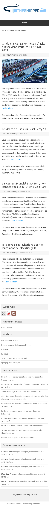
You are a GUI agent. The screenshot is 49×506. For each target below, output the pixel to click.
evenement (14, 231)
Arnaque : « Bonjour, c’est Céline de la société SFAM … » (23, 392)
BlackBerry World (17, 169)
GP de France (13, 118)
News (23, 227)
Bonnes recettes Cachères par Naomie (16, 345)
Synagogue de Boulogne (10, 363)
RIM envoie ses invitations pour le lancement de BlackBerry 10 (22, 246)
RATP (18, 173)
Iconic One (11, 504)
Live (37, 231)
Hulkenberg (25, 118)
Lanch (32, 231)
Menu (24, 23)
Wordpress (37, 504)
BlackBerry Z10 (31, 169)
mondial (43, 231)
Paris (33, 118)
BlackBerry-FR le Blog (9, 340)
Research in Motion (9, 295)
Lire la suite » (7, 108)
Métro (40, 169)
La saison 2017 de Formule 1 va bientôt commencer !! (22, 426)
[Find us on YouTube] (8, 313)
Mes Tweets (6, 327)
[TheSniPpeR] (24, 14)
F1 (40, 115)
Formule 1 (15, 115)
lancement (24, 231)
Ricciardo (40, 118)
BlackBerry (25, 166)
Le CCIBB (4, 354)
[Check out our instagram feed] (13, 313)
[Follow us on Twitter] (3, 313)
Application (15, 166)
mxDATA (5, 173)
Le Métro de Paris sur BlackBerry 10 (24, 129)
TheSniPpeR (11, 55)
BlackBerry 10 (12, 292)
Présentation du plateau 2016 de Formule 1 (18, 437)
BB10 (37, 227)
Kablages (5, 349)
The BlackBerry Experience (22, 234)
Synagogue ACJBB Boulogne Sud (14, 358)
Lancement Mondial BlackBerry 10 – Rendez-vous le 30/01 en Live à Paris (24, 185)
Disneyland (34, 115)
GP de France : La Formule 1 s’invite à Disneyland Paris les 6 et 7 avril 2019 (23, 47)
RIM (8, 234)
